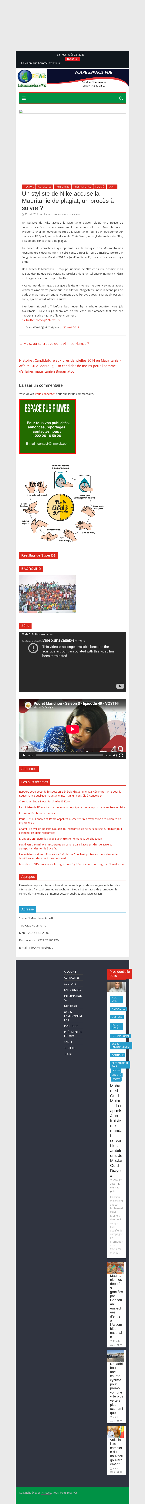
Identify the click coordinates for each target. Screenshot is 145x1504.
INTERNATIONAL (82, 186)
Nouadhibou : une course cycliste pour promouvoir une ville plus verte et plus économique (116, 1388)
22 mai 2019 (71, 327)
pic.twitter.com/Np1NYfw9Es (41, 320)
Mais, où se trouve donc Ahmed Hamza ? (54, 343)
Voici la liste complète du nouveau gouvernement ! (116, 1452)
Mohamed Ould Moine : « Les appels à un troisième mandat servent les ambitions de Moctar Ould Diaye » (116, 1130)
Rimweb (48, 214)
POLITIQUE (71, 1026)
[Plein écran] (121, 755)
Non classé (71, 1006)
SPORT (112, 186)
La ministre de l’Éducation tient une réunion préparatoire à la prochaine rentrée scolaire (72, 807)
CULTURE (70, 983)
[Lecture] (24, 755)
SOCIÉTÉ (99, 186)
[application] (72, 662)
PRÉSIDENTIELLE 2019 (120, 1065)
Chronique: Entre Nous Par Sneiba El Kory (44, 801)
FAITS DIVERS (62, 186)
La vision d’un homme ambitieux (39, 813)
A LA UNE (29, 186)
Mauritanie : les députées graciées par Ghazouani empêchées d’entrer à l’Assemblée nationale (116, 1306)
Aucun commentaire (69, 214)
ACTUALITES (44, 186)
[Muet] (115, 755)
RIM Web (114, 1187)
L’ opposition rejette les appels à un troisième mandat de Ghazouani (61, 838)
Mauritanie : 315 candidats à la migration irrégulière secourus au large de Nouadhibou (71, 864)
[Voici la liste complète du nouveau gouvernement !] (115, 1428)
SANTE (68, 1042)
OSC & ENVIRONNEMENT (73, 1015)
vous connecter (45, 394)
